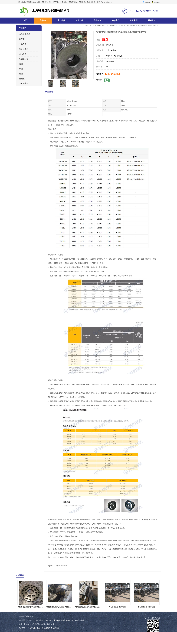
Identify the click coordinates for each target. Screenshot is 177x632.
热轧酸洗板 (23, 83)
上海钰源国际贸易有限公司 (64, 620)
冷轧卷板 (22, 44)
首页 (25, 20)
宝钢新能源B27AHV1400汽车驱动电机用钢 (33, 607)
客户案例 (134, 20)
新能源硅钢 (23, 59)
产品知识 (97, 20)
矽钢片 (22, 69)
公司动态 (79, 20)
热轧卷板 (22, 54)
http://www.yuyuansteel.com (57, 566)
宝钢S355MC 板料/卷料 (117, 607)
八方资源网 (32, 628)
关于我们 (115, 20)
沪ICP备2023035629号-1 (44, 620)
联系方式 (152, 20)
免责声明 (39, 628)
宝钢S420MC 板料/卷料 (88, 607)
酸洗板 (22, 79)
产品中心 (43, 20)
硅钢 (21, 64)
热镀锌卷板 (23, 49)
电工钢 (22, 39)
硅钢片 (22, 74)
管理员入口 (48, 628)
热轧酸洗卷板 (112, 26)
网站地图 (56, 628)
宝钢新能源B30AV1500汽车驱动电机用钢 (61, 607)
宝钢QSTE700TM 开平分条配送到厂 (146, 607)
